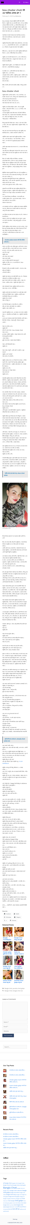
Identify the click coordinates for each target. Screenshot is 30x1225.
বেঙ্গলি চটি (4, 1211)
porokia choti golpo (19, 988)
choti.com (5, 1200)
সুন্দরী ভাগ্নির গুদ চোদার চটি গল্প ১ (16, 1112)
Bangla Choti (8, 991)
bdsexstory (13, 1198)
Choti (23, 1198)
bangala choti (15, 1183)
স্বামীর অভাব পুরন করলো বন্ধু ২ (16, 1091)
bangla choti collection (16, 1190)
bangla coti (18, 1194)
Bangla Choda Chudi (8, 1185)
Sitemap (15, 1219)
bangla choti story (11, 1194)
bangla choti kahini (14, 1192)
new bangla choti (18, 1205)
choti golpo (19, 1200)
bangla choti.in (6, 1190)
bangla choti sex (18, 991)
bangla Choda (21, 1183)
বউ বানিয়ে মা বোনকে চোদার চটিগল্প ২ (17, 1070)
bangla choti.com (21, 1188)
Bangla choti (8, 988)
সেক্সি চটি (7, 1211)
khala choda (20, 1202)
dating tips (7, 1202)
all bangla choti (7, 1183)
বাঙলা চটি (24, 1209)
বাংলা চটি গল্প (16, 1209)
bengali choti (19, 1198)
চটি (18, 1207)
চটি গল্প (23, 1207)
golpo (11, 1202)
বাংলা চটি (10, 1209)
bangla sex (22, 1196)
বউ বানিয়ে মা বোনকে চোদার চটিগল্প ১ (17, 1075)
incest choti (15, 1203)
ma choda (11, 1205)
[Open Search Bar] (19, 2)
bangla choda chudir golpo (19, 1185)
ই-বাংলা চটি (16, 1206)
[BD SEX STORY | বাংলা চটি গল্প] (3, 2)
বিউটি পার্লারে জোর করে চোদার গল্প (16, 1102)
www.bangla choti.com (8, 1207)
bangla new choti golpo (13, 1196)
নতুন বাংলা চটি (6, 1209)
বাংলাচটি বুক (21, 1209)
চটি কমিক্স (20, 1206)
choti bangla (11, 1200)
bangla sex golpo (7, 1198)
